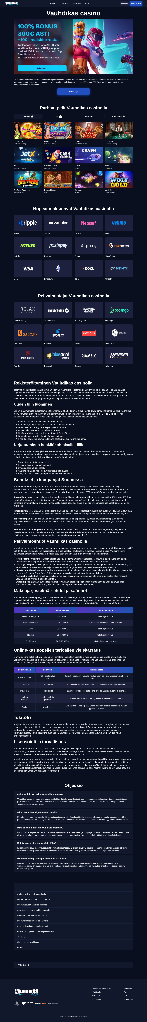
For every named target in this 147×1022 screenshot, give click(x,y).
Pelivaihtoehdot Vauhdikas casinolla (32, 921)
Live (56, 116)
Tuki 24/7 (21, 937)
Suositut (26, 116)
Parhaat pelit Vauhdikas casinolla (31, 894)
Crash (86, 116)
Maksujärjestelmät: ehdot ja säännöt (32, 926)
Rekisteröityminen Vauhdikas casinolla (33, 910)
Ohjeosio (21, 947)
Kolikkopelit (117, 116)
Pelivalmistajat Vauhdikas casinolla (32, 905)
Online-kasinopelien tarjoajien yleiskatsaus (35, 931)
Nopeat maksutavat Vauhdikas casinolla (34, 899)
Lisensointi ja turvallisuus (28, 942)
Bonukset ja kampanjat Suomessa (32, 915)
